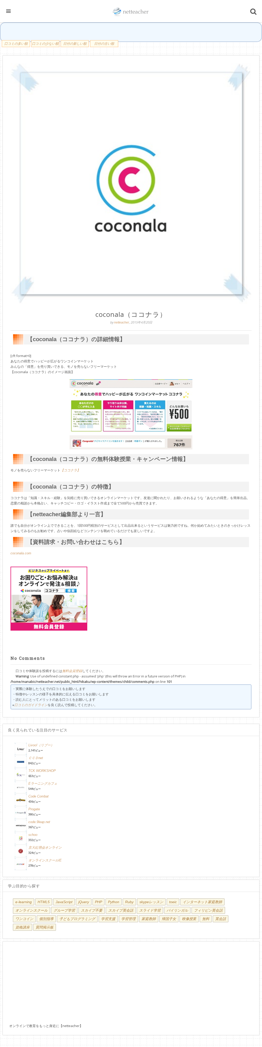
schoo (32, 835)
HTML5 (44, 902)
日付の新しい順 (74, 44)
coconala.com (20, 553)
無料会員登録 (72, 671)
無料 (205, 919)
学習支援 (108, 919)
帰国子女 (169, 919)
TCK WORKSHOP (42, 771)
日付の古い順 (104, 44)
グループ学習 (64, 910)
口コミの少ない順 (45, 44)
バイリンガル (177, 910)
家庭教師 (148, 919)
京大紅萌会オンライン (45, 847)
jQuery (83, 902)
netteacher (121, 322)
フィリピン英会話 (208, 910)
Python (113, 902)
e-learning (23, 902)
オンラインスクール (31, 910)
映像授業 (189, 919)
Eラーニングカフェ (42, 783)
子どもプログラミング (77, 919)
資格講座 (22, 927)
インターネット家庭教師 (202, 902)
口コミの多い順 (16, 44)
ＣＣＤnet (35, 758)
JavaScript (64, 902)
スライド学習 (150, 910)
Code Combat (38, 796)
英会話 (220, 919)
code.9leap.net (39, 822)
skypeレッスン (151, 902)
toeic (173, 902)
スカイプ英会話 (120, 910)
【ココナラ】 (70, 470)
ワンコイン (24, 919)
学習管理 (128, 919)
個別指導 (46, 919)
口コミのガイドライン (31, 705)
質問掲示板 (44, 927)
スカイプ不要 (91, 910)
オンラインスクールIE (45, 860)
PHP (98, 902)
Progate (34, 809)
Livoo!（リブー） (41, 745)
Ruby (129, 902)
